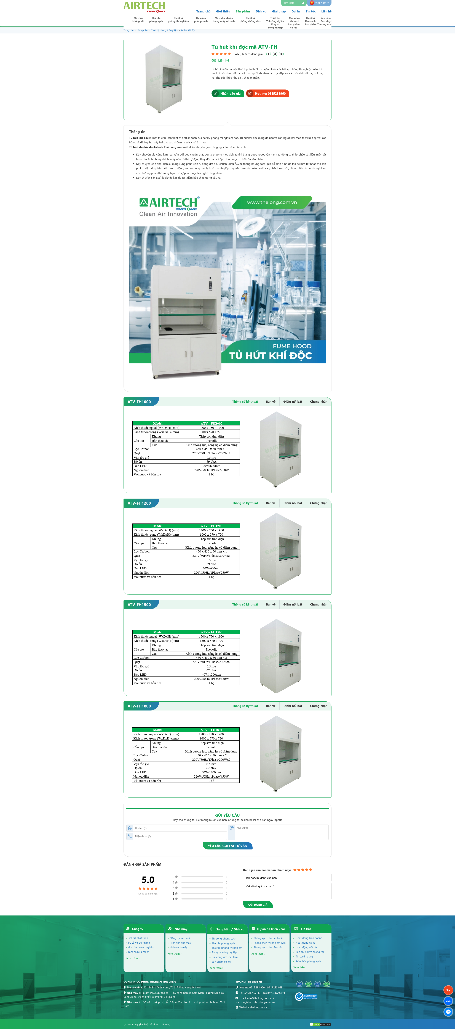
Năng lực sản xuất (180, 938)
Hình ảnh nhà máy (180, 942)
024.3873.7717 (252, 992)
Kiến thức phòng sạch (308, 961)
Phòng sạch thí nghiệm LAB (270, 942)
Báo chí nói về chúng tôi (310, 952)
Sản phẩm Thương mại (318, 24)
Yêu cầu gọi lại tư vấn (227, 845)
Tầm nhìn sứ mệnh (138, 952)
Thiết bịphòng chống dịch (250, 19)
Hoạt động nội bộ (306, 947)
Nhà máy (180, 929)
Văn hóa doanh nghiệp (141, 947)
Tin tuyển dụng (304, 956)
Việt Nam (321, 2)
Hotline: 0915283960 (270, 93)
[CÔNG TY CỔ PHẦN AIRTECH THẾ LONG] (144, 11)
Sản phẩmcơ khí (294, 26)
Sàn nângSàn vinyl (326, 19)
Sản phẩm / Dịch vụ (229, 929)
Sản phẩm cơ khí (221, 961)
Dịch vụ (261, 11)
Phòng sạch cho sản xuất (268, 947)
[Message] (448, 1012)
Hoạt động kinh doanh (309, 938)
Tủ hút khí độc (188, 30)
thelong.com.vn (259, 1007)
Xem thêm (132, 958)
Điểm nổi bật (292, 401)
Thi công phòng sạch (224, 938)
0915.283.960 (257, 987)
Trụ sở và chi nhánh (139, 942)
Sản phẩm (243, 11)
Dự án (295, 11)
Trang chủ (203, 11)
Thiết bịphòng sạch (156, 19)
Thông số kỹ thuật (245, 401)
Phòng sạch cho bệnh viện (269, 938)
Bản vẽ (270, 401)
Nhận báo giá (230, 93)
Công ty (137, 929)
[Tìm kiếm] (303, 3)
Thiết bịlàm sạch (310, 19)
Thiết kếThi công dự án (275, 19)
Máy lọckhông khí (138, 19)
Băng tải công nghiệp (224, 952)
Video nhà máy (178, 947)
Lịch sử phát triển (138, 938)
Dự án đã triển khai (270, 929)
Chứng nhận (318, 401)
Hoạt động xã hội (306, 942)
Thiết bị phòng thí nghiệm (164, 30)
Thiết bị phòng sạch (223, 943)
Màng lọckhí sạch (294, 19)
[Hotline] (448, 990)
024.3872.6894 (276, 992)
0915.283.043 (274, 987)
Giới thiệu (223, 11)
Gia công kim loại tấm (225, 957)
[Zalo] (448, 1001)
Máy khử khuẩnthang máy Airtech (224, 19)
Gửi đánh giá (257, 904)
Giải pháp (279, 11)
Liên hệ (326, 11)
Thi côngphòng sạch (201, 19)
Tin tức (311, 11)
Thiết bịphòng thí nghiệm (178, 19)
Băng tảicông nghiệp (275, 26)
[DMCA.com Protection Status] (320, 1025)
